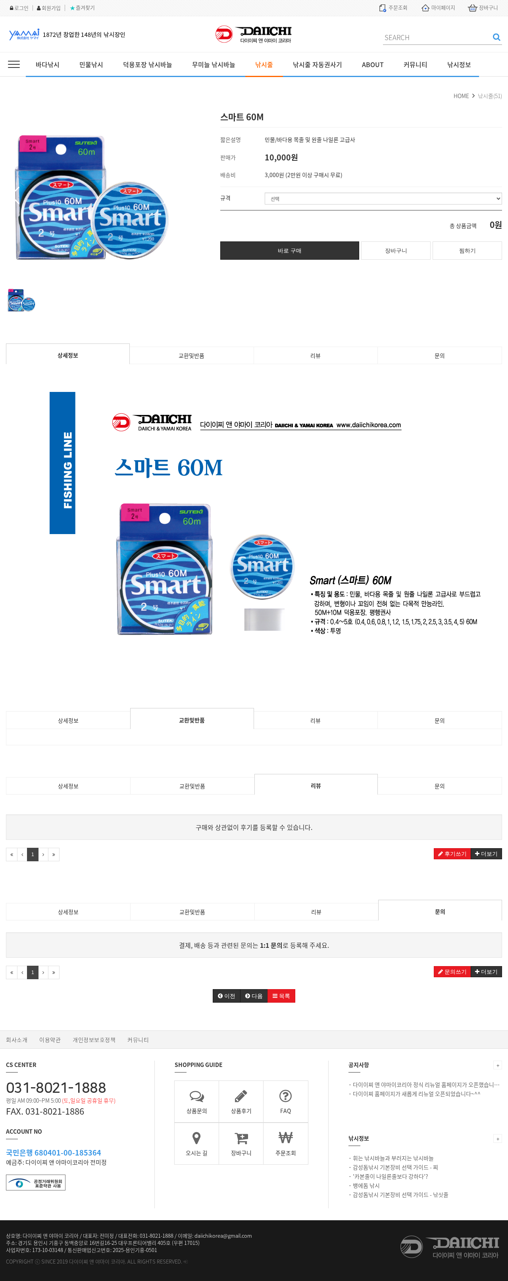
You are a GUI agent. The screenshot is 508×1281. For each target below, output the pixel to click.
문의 (440, 355)
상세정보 (68, 355)
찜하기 (467, 250)
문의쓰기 (455, 971)
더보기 (488, 854)
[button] (15, 195)
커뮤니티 (138, 1040)
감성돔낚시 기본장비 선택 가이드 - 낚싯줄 (400, 1194)
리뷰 (315, 355)
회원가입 (50, 8)
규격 (225, 198)
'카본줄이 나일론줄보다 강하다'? (390, 1176)
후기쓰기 (455, 854)
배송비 (228, 174)
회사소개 (16, 1040)
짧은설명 (230, 139)
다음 (256, 996)
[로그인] (185, 1261)
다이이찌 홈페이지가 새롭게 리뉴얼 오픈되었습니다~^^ (417, 1094)
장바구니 (488, 7)
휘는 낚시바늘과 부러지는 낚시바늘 (393, 1158)
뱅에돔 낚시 (366, 1185)
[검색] (496, 37)
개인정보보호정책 (94, 1040)
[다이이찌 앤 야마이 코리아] (254, 34)
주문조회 (397, 7)
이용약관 (50, 1040)
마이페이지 (442, 7)
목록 (283, 996)
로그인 (21, 8)
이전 (229, 996)
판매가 (228, 157)
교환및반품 (191, 355)
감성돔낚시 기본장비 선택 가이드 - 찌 (395, 1167)
